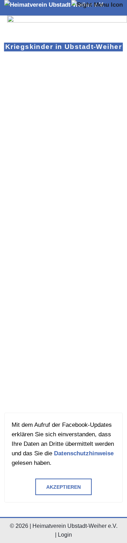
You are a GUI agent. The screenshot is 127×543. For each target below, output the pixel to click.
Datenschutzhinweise (84, 453)
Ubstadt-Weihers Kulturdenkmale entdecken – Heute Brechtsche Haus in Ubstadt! (62, 225)
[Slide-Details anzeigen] (67, 33)
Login (65, 535)
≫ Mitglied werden (30, 163)
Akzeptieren (63, 487)
